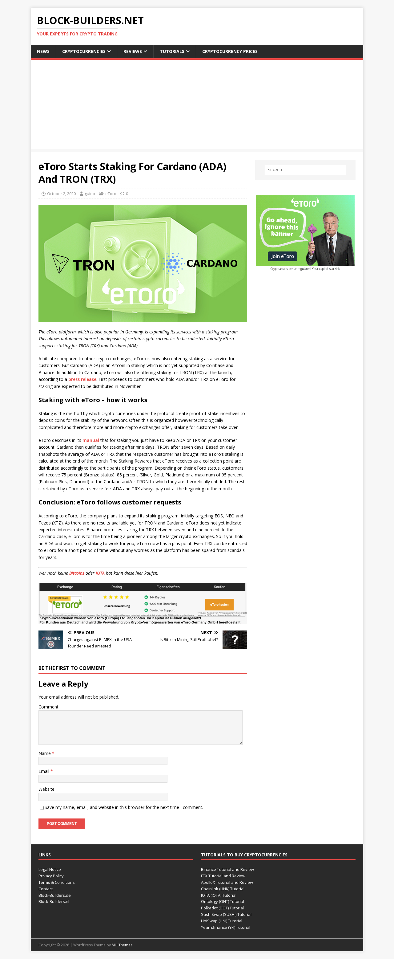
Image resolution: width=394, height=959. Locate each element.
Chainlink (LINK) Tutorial (222, 889)
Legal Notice (49, 869)
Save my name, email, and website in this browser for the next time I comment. (124, 807)
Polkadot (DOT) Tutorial (222, 908)
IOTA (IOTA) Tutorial (218, 895)
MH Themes (122, 945)
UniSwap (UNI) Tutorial (221, 921)
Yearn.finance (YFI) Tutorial (225, 927)
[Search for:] (305, 170)
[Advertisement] (197, 106)
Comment (48, 707)
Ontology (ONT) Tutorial (222, 901)
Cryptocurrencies (84, 51)
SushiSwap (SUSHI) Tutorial (226, 914)
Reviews (132, 51)
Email (44, 771)
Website (46, 789)
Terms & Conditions (56, 882)
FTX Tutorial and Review (223, 876)
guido (90, 193)
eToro (110, 193)
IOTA (100, 573)
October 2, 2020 (61, 193)
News (43, 51)
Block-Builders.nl (53, 901)
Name (45, 753)
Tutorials (172, 51)
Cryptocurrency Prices (230, 51)
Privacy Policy (51, 876)
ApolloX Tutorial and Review (227, 882)
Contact (45, 889)
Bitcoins (76, 573)
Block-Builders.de (54, 895)
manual (90, 440)
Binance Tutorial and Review (227, 869)
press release (82, 379)
